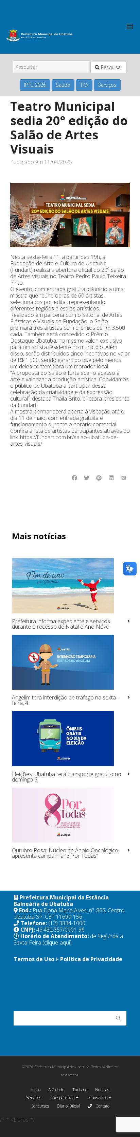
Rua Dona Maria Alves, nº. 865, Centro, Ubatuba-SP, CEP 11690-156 (69, 913)
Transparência (62, 1097)
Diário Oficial (68, 1106)
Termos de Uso (34, 959)
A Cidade (56, 1090)
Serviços (107, 85)
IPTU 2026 (35, 85)
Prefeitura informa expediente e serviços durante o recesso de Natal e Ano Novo (61, 623)
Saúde (63, 85)
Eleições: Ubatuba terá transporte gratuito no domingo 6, (66, 776)
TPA (84, 85)
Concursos (40, 1106)
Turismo (79, 1090)
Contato (101, 1106)
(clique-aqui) (57, 942)
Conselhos (98, 1097)
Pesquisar (111, 67)
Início (35, 1090)
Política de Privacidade (91, 959)
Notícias (102, 1090)
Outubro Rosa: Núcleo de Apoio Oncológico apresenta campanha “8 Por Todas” (65, 853)
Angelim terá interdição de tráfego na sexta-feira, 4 (65, 700)
